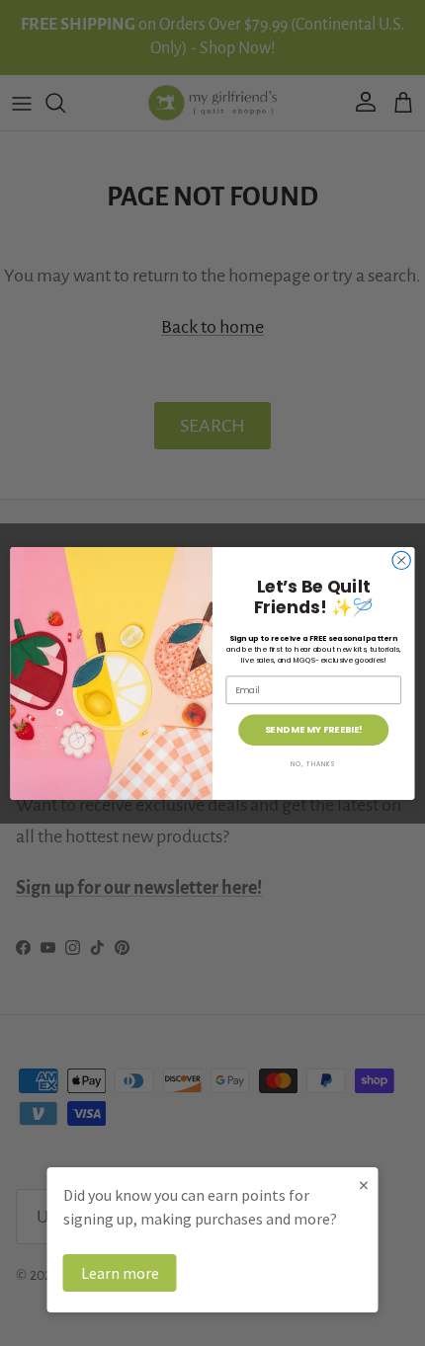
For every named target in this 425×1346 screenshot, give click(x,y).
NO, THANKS (313, 763)
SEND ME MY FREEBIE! (314, 729)
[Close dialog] (401, 560)
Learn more (120, 1273)
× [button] (364, 1184)
